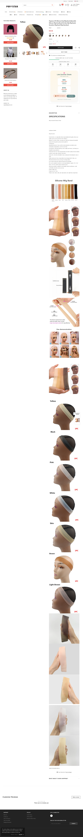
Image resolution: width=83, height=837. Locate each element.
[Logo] (12, 6)
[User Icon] (72, 5)
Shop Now (71, 95)
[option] (33, 34)
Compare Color (43, 46)
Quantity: (50, 39)
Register (77, 4)
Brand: (50, 27)
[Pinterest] (51, 816)
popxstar (58, 27)
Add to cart (10, 42)
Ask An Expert (69, 106)
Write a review (76, 797)
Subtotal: (50, 43)
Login (74, 4)
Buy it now (64, 52)
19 (51, 55)
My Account (75, 5)
